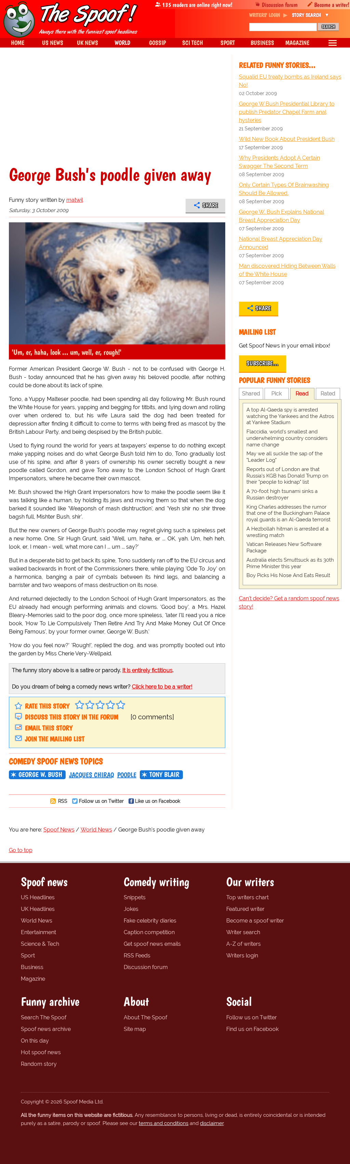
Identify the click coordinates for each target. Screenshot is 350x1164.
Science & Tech (40, 944)
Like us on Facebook (157, 801)
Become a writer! (331, 4)
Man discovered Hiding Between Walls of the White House (287, 270)
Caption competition (149, 932)
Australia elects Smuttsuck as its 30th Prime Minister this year (290, 563)
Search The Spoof (43, 1017)
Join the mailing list (54, 739)
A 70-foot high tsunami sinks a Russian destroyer (282, 494)
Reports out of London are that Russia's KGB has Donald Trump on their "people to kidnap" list (287, 475)
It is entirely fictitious (147, 670)
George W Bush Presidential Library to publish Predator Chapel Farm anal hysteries (287, 112)
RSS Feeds (137, 955)
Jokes (131, 909)
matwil (74, 200)
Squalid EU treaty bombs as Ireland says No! (290, 81)
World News (36, 920)
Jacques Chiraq (91, 775)
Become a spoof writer (255, 920)
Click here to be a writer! (162, 686)
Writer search (243, 932)
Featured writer (245, 909)
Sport (28, 955)
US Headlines (38, 897)
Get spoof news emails (152, 944)
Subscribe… (262, 363)
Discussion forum (280, 4)
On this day (35, 1040)
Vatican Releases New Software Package (284, 547)
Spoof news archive (46, 1029)
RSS (62, 801)
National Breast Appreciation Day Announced (280, 243)
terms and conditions (163, 1123)
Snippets (135, 897)
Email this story (48, 728)
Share (210, 205)
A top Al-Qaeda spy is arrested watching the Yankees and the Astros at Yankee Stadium (290, 416)
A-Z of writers (243, 944)
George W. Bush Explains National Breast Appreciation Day (281, 216)
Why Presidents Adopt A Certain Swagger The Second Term (279, 162)
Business (32, 967)
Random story (39, 1064)
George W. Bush (40, 774)
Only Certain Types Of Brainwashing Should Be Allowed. (284, 189)
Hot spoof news (41, 1052)
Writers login (242, 955)
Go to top (20, 850)
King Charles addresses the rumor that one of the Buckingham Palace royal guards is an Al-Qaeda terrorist (288, 513)
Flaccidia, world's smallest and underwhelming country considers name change (286, 438)
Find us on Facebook (252, 1029)
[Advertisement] (117, 114)
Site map (135, 1029)
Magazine (33, 979)
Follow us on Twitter (101, 801)
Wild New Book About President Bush (287, 139)
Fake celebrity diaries (150, 920)
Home (17, 42)
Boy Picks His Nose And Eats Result (288, 575)
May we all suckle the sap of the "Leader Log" (284, 456)
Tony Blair (164, 774)
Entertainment (38, 932)
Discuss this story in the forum (71, 717)
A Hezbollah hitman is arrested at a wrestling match (287, 532)
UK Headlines (38, 909)
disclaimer (212, 1123)
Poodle (126, 775)
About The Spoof (145, 1017)
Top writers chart (247, 897)
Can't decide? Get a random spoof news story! (289, 602)
